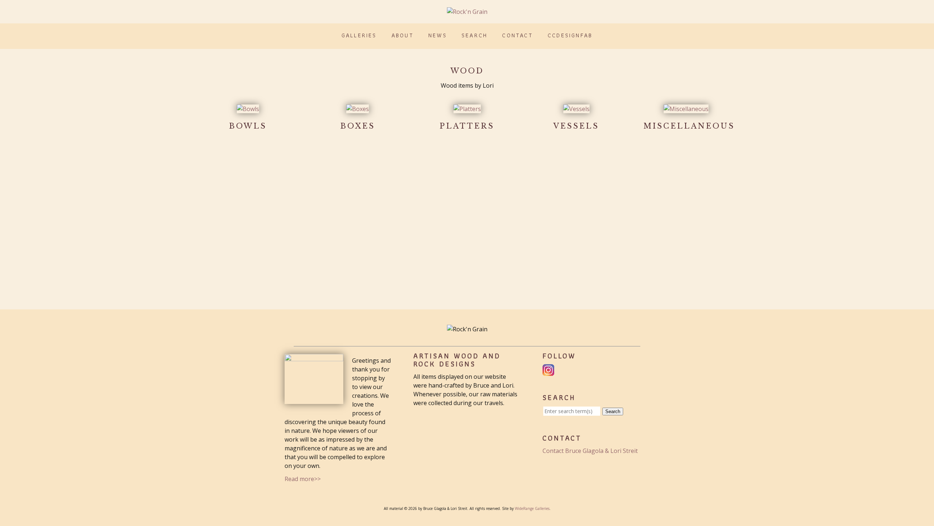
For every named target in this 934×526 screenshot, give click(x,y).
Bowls (248, 126)
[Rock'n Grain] (467, 12)
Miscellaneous (689, 126)
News (437, 35)
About (402, 35)
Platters (467, 126)
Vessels (576, 126)
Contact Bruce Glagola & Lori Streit (590, 451)
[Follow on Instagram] (549, 371)
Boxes (357, 126)
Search (474, 35)
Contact (517, 35)
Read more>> (303, 479)
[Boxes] (357, 109)
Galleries (359, 35)
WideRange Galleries (532, 508)
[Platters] (467, 109)
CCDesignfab (570, 35)
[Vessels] (576, 109)
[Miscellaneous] (686, 109)
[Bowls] (248, 109)
